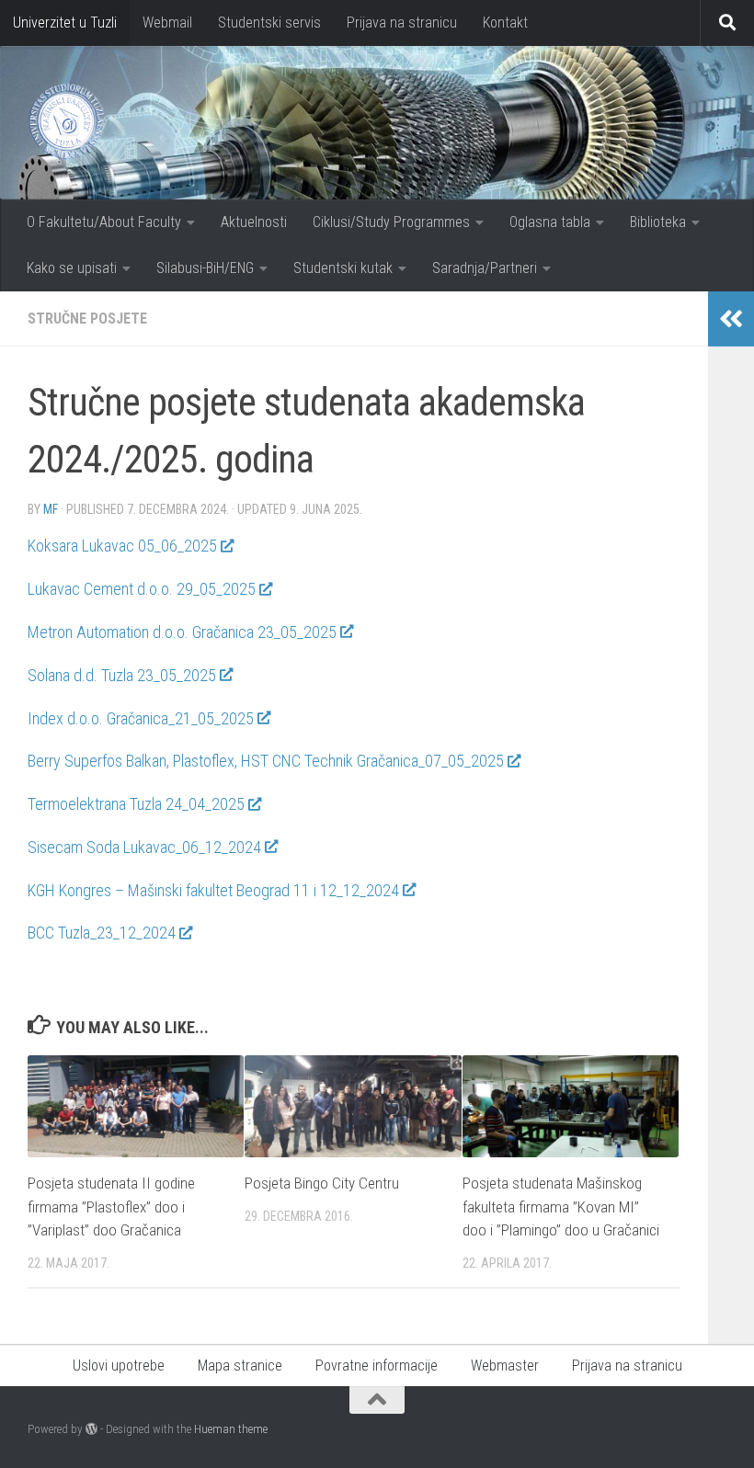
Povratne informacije (376, 1365)
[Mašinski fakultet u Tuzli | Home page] (66, 122)
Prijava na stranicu (402, 22)
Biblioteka (658, 222)
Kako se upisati (72, 268)
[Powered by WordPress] (91, 1429)
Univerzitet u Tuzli (65, 22)
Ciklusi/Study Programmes (391, 222)
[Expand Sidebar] (731, 319)
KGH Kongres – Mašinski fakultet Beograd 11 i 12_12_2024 (213, 890)
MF (50, 509)
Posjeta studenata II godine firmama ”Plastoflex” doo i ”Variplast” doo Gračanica (111, 1206)
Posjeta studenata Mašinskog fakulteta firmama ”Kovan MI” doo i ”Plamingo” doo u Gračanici (561, 1206)
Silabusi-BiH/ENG (205, 268)
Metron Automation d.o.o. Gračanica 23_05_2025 (182, 632)
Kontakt (505, 22)
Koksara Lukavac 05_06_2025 (122, 545)
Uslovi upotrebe (119, 1365)
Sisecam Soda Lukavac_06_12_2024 (144, 847)
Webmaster (505, 1365)
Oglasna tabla (549, 222)
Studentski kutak (343, 268)
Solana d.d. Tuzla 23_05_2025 (122, 675)
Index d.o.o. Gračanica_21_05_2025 (141, 718)
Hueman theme (231, 1429)
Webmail (167, 22)
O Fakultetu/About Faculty (104, 222)
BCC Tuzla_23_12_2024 (102, 932)
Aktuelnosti (254, 222)
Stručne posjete (87, 318)
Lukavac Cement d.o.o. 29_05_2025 (142, 588)
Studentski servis (269, 22)
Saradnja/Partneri (484, 268)
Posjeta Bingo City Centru (322, 1183)
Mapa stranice (240, 1365)
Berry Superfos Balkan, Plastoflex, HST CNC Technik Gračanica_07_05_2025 (266, 760)
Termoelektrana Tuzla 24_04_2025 (136, 804)
